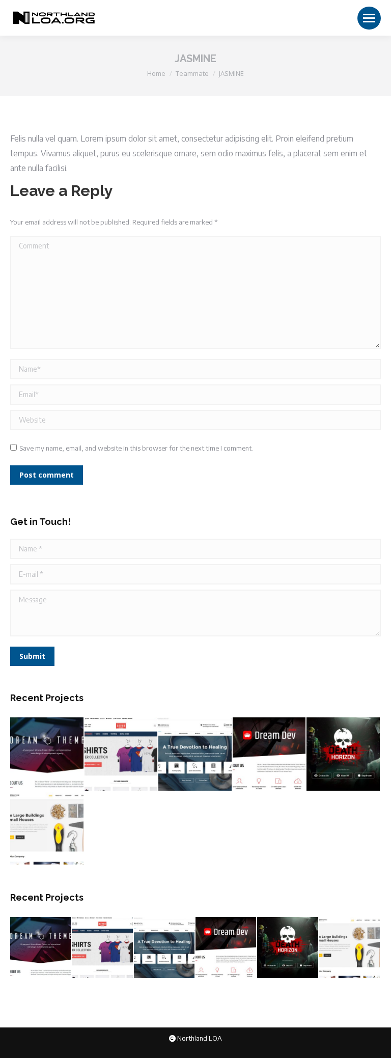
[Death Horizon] (343, 754)
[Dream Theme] (47, 754)
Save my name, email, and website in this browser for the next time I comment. (136, 448)
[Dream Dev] (270, 754)
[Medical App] (195, 754)
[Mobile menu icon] (369, 18)
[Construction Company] (47, 829)
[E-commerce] (122, 754)
